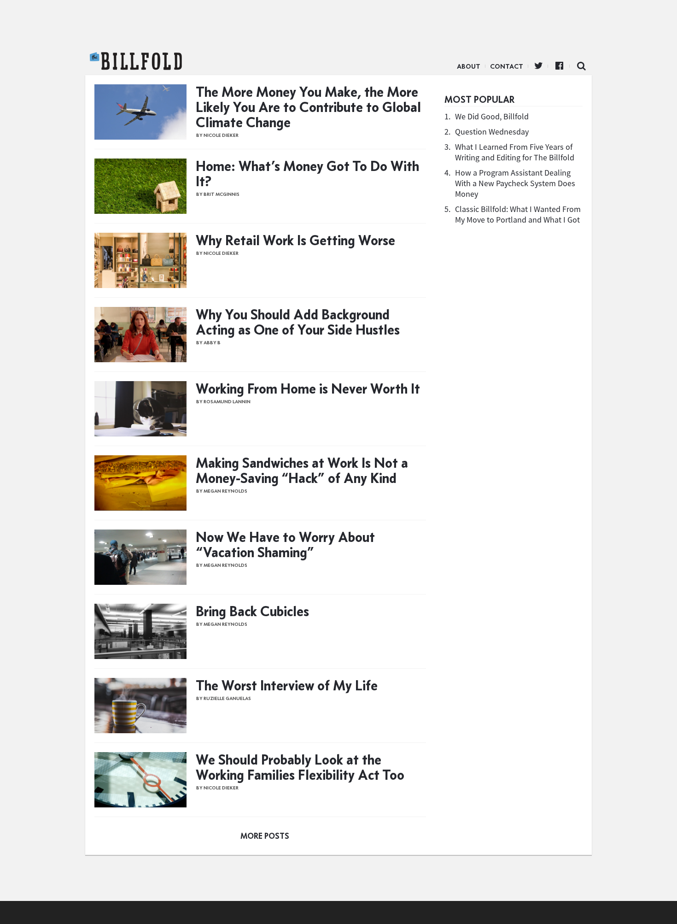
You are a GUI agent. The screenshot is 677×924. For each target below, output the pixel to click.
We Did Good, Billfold (492, 116)
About (468, 66)
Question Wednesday (492, 131)
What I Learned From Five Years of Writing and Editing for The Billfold (514, 152)
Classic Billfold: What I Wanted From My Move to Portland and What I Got (518, 214)
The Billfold (136, 61)
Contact (506, 66)
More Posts (264, 836)
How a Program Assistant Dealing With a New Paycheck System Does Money (515, 183)
